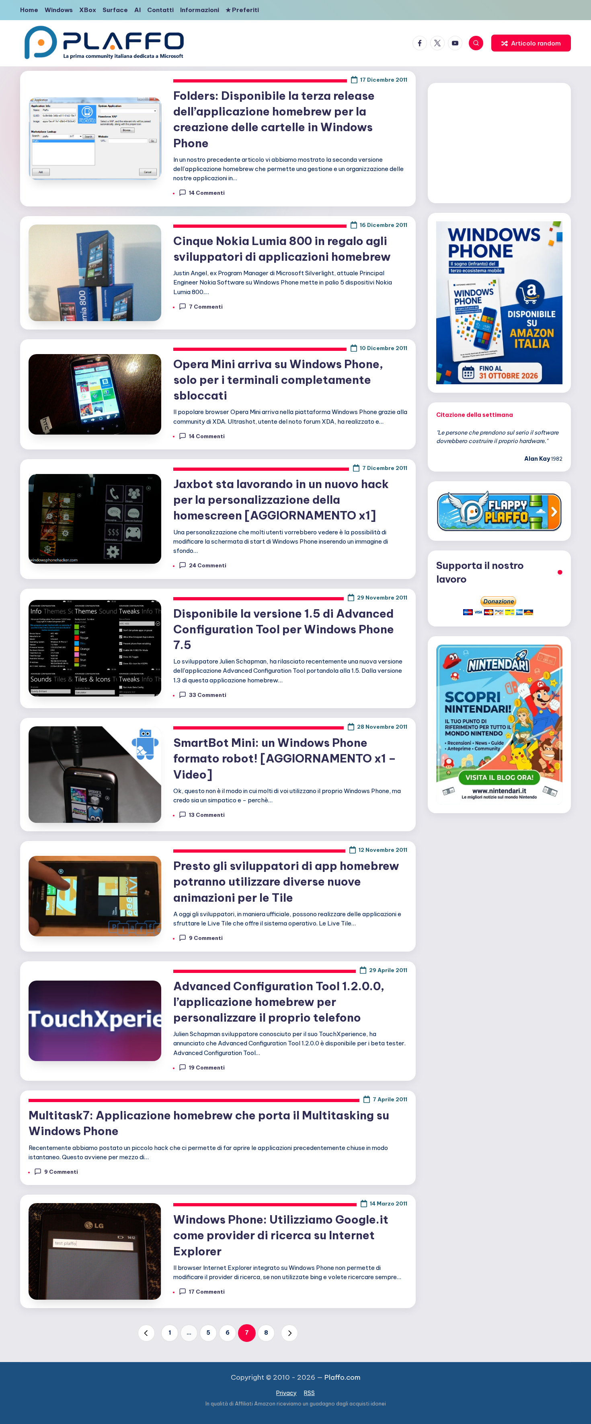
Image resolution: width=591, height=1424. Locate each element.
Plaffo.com (342, 1377)
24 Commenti (207, 565)
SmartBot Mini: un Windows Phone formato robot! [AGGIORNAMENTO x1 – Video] (284, 758)
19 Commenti (207, 1067)
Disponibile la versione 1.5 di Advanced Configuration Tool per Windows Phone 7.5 (283, 629)
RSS (309, 1393)
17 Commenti (207, 1291)
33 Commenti (207, 695)
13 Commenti (207, 815)
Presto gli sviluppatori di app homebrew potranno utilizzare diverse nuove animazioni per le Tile (286, 881)
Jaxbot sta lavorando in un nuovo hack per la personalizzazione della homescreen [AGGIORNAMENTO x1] (281, 499)
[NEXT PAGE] (289, 1333)
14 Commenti (207, 193)
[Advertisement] (499, 141)
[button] (531, 43)
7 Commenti (206, 306)
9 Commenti (206, 938)
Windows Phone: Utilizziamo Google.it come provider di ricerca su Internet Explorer (280, 1235)
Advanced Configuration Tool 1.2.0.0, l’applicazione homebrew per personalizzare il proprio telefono (278, 1001)
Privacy (286, 1393)
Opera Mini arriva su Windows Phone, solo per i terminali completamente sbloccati (278, 379)
